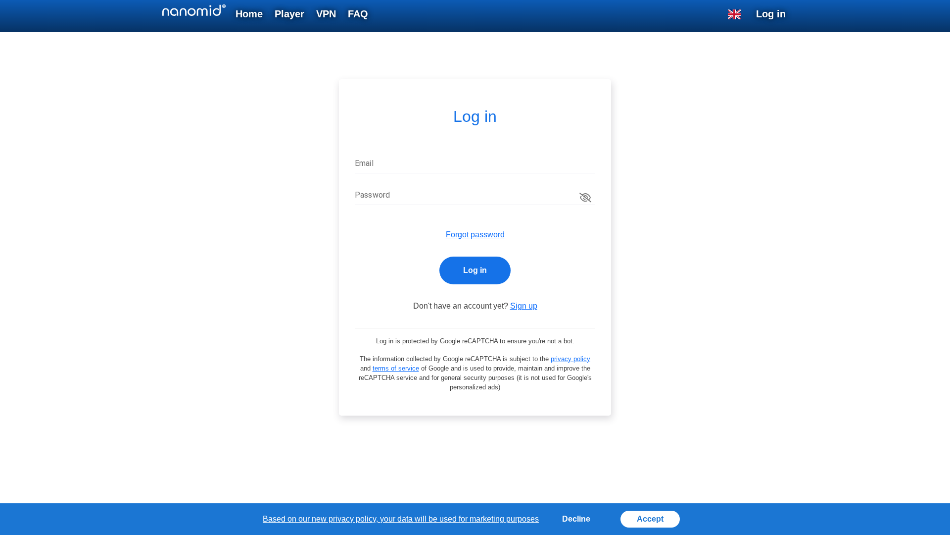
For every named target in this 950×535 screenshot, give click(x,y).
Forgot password (475, 234)
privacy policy (570, 359)
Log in (475, 270)
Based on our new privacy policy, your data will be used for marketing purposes (401, 519)
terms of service (396, 368)
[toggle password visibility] (585, 197)
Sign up (523, 306)
